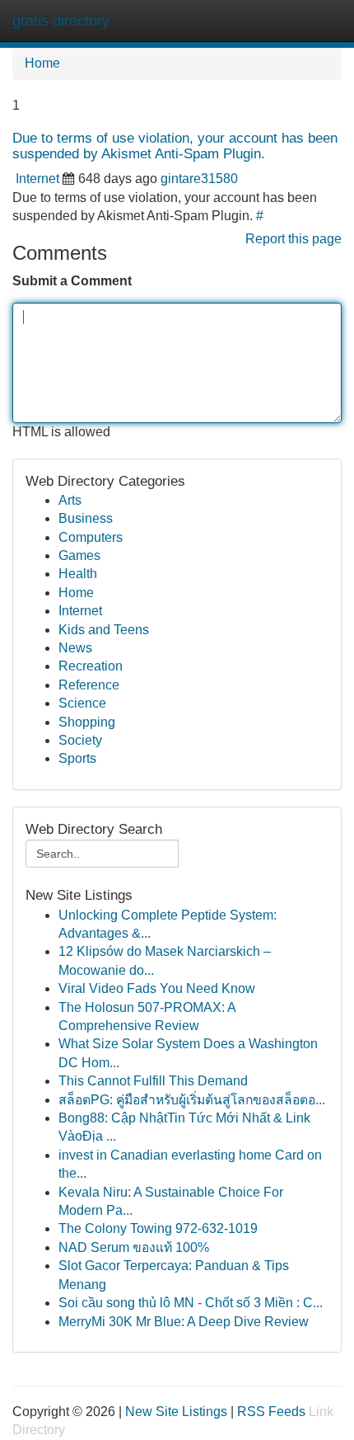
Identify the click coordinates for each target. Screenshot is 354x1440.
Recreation (90, 666)
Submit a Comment (72, 281)
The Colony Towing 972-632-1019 (158, 1228)
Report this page (293, 239)
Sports (77, 758)
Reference (88, 685)
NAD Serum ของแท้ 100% (133, 1247)
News (75, 648)
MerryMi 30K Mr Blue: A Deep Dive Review (183, 1322)
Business (85, 518)
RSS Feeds (271, 1412)
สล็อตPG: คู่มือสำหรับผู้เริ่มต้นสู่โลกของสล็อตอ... (191, 1100)
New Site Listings (176, 1412)
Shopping (86, 722)
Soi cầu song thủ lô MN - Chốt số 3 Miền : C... (190, 1303)
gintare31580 (199, 179)
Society (80, 740)
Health (77, 574)
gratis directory (60, 20)
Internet (37, 179)
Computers (90, 537)
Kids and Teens (103, 630)
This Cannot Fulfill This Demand (153, 1081)
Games (79, 555)
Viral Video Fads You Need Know (156, 988)
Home (42, 63)
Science (82, 703)
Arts (70, 500)
